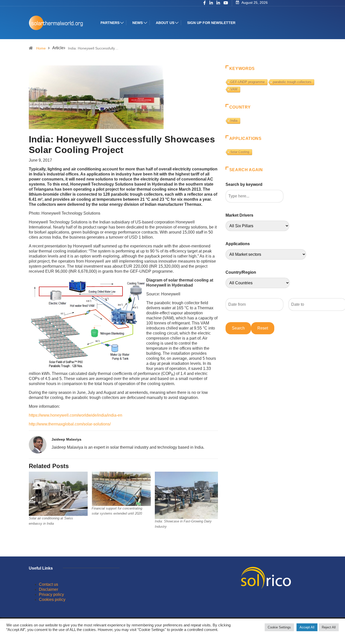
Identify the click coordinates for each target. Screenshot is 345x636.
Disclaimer (48, 589)
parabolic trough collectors (292, 82)
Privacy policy (51, 594)
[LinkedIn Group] (211, 3)
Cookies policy (52, 599)
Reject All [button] (329, 627)
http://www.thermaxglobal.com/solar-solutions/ (70, 424)
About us (165, 23)
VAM (233, 89)
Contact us (48, 584)
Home (41, 48)
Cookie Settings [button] (279, 627)
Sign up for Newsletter (211, 23)
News (137, 23)
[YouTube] (226, 3)
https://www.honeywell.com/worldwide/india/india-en (75, 415)
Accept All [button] (307, 627)
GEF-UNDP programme (247, 82)
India (233, 120)
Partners (110, 23)
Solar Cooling (239, 152)
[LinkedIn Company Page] (218, 3)
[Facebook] (204, 3)
